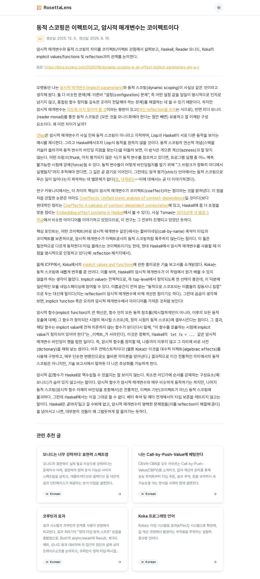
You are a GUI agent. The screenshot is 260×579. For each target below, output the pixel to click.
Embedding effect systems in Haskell (90, 212)
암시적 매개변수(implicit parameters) (91, 87)
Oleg (41, 135)
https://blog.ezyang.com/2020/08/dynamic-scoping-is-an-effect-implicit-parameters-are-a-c (122, 67)
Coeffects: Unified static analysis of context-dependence (132, 198)
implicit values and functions (108, 264)
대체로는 (128, 179)
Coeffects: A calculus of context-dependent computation (115, 205)
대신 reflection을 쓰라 (157, 109)
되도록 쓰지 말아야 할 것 (87, 109)
